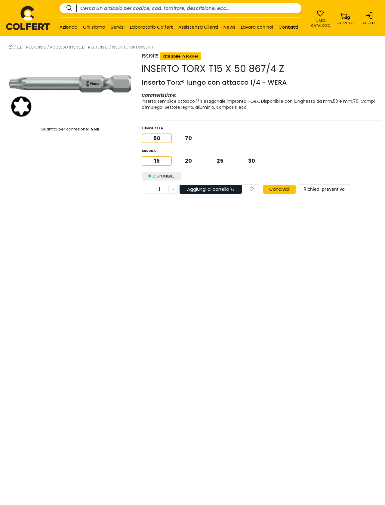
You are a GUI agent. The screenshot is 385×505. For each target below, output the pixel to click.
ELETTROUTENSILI (31, 47)
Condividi (279, 189)
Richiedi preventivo (324, 189)
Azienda (69, 27)
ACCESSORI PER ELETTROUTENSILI (78, 47)
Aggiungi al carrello (208, 189)
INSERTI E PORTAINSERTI (132, 47)
